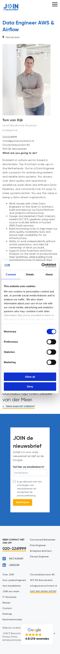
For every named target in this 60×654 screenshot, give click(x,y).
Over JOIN (8, 575)
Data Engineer (38, 545)
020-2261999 (14, 549)
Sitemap (7, 614)
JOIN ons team (10, 591)
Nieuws (6, 603)
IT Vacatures (9, 597)
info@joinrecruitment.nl (43, 586)
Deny (30, 386)
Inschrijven (22, 502)
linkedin (14, 565)
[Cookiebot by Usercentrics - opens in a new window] (42, 265)
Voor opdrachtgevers (14, 580)
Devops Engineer (39, 556)
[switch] (51, 341)
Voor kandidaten (11, 586)
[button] (37, 634)
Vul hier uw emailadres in (28, 467)
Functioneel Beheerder (42, 540)
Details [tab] (30, 274)
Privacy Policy (9, 636)
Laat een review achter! (43, 591)
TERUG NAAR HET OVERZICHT (20, 406)
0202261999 (9, 137)
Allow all (30, 376)
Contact (7, 608)
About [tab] (49, 274)
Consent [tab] (11, 274)
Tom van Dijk (12, 120)
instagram (16, 558)
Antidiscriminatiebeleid (15, 640)
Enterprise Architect (41, 551)
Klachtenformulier (12, 619)
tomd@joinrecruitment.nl (18, 140)
